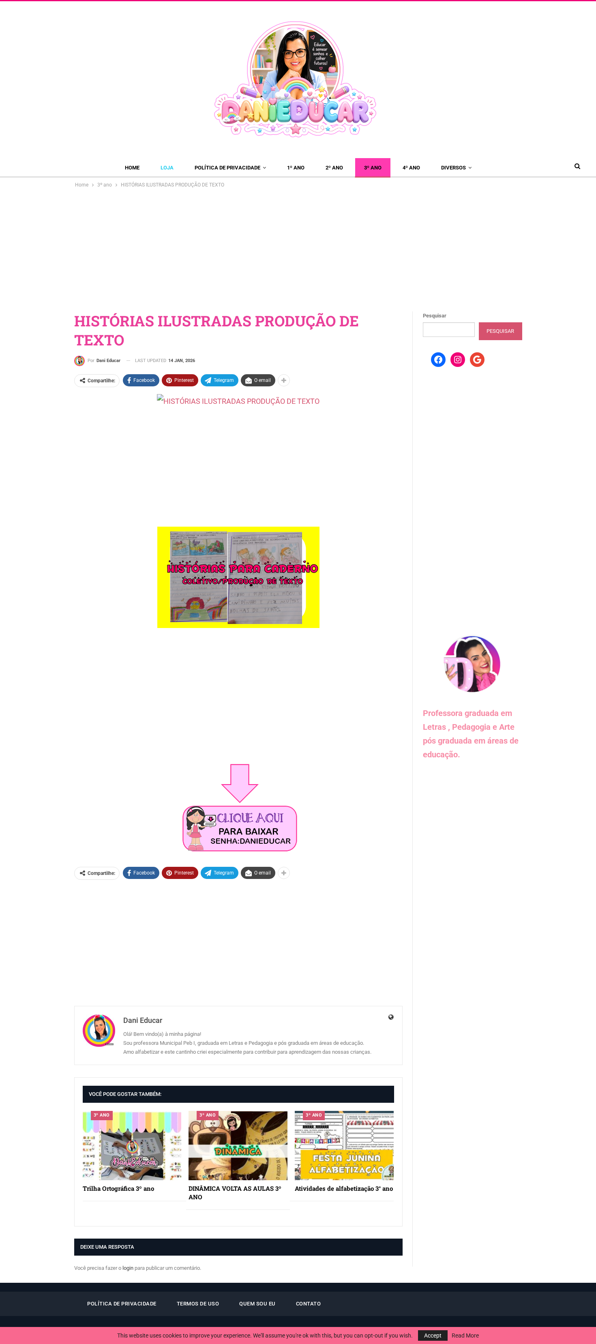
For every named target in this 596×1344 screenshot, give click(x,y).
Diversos (453, 168)
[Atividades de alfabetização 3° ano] (344, 1145)
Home (132, 168)
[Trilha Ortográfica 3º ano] (132, 1145)
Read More (465, 1335)
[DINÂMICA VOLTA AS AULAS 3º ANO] (238, 1145)
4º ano (411, 168)
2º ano (334, 168)
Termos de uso (198, 1304)
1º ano (295, 168)
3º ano (373, 168)
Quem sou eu (257, 1304)
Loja (167, 168)
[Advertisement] (298, 250)
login (127, 1268)
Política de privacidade (227, 168)
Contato (308, 1304)
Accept (433, 1335)
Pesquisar (434, 316)
